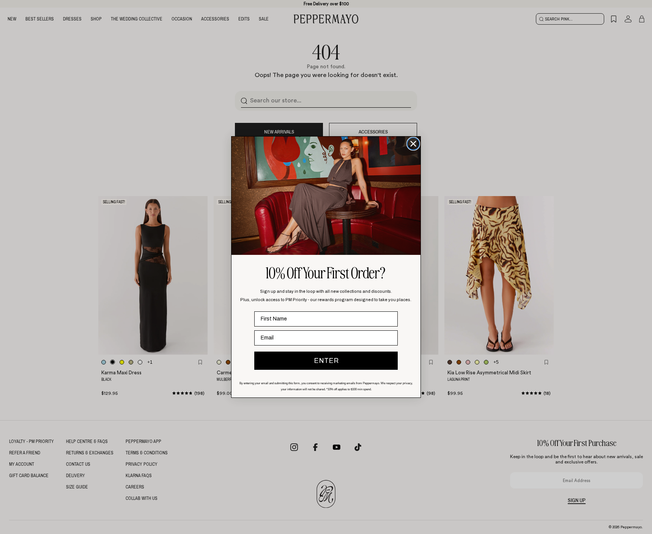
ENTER (326, 360)
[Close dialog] (413, 144)
